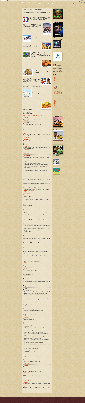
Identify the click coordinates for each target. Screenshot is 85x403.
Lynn (24, 178)
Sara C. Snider (25, 317)
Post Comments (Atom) (27, 395)
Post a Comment (25, 391)
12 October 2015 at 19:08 (26, 301)
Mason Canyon (25, 139)
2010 (54, 106)
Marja (24, 268)
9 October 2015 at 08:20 (26, 137)
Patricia (25, 288)
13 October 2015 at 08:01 (26, 352)
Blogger (45, 401)
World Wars (41, 115)
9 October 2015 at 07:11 (26, 120)
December (55, 86)
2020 (54, 81)
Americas (25, 115)
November (55, 87)
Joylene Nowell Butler (26, 264)
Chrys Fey (25, 307)
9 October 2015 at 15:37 (26, 176)
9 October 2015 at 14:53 (26, 153)
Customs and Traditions (30, 115)
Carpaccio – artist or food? (56, 95)
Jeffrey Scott (25, 365)
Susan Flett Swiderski (26, 146)
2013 (54, 103)
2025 (54, 76)
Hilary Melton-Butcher (26, 155)
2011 (54, 105)
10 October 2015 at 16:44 (26, 232)
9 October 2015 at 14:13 (26, 149)
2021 (54, 80)
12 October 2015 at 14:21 (26, 275)
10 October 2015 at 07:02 (26, 191)
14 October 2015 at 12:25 (26, 356)
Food (34, 115)
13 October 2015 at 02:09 (26, 315)
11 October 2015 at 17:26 (26, 262)
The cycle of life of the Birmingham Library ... (58, 92)
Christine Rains (25, 237)
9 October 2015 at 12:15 (26, 144)
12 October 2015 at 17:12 (26, 286)
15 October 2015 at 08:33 (26, 372)
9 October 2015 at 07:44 (26, 131)
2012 (54, 104)
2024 (54, 77)
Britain (27, 115)
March (54, 99)
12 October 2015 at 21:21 (26, 305)
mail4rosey (25, 382)
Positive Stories (37, 115)
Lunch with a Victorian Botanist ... (57, 91)
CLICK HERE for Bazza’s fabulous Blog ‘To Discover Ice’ (30, 190)
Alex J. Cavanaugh (26, 151)
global (35, 115)
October (55, 88)
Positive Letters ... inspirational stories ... (38, 3)
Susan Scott (25, 370)
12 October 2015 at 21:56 (26, 311)
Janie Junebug (25, 122)
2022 (54, 79)
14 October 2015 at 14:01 (26, 363)
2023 (54, 78)
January (55, 101)
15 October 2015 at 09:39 (26, 380)
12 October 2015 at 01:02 (26, 266)
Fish (33, 115)
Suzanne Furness (26, 182)
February (55, 100)
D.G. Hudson (25, 133)
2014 (54, 102)
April (54, 98)
